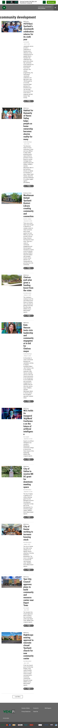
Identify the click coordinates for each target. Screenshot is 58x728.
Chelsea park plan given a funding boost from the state (28, 284)
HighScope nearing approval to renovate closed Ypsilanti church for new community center (28, 647)
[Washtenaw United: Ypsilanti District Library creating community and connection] (12, 198)
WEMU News (26, 21)
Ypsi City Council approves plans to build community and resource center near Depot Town (28, 592)
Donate (52, 2)
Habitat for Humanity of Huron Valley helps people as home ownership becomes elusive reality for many (28, 125)
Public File (35, 711)
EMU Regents (48, 708)
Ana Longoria (26, 436)
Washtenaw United (27, 193)
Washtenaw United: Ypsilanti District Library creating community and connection (28, 206)
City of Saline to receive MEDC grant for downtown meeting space (28, 477)
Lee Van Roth (26, 42)
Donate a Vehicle (26, 708)
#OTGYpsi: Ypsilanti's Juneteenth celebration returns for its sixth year (28, 31)
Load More (17, 696)
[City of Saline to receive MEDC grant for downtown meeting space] (12, 471)
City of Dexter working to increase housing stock (28, 533)
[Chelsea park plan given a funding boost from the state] (12, 280)
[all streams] (56, 8)
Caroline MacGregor (27, 142)
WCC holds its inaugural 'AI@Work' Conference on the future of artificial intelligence (28, 422)
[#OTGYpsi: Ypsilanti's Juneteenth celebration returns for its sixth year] (12, 26)
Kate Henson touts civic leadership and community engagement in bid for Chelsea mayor (28, 338)
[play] (4, 7)
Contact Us (35, 708)
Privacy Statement (26, 711)
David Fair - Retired (27, 219)
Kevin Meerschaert (27, 293)
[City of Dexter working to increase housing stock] (12, 529)
